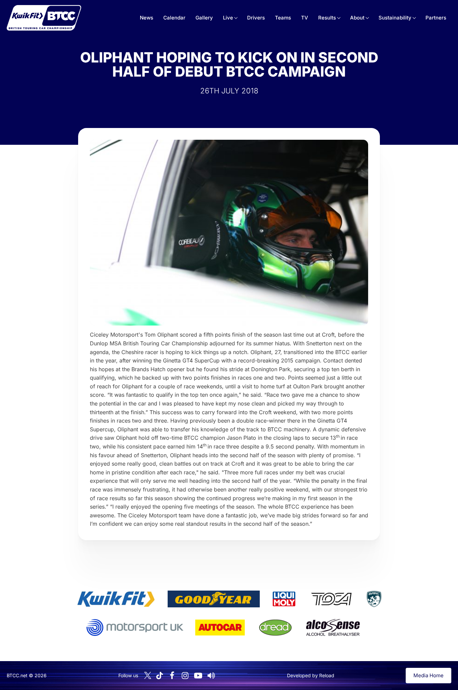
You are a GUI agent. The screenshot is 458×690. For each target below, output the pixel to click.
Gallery (204, 17)
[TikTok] (159, 676)
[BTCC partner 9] (333, 627)
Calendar (174, 17)
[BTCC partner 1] (116, 599)
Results (327, 17)
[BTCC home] (44, 18)
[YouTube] (198, 676)
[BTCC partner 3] (284, 599)
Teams (283, 17)
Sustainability (395, 17)
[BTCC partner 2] (214, 599)
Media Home (428, 675)
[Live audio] (211, 676)
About (357, 17)
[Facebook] (172, 676)
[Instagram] (185, 676)
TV (304, 17)
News (146, 17)
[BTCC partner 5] (373, 599)
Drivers (256, 17)
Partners (435, 17)
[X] (147, 675)
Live (228, 17)
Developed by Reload (310, 675)
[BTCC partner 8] (275, 627)
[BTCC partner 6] (135, 627)
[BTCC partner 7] (220, 627)
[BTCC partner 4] (331, 599)
